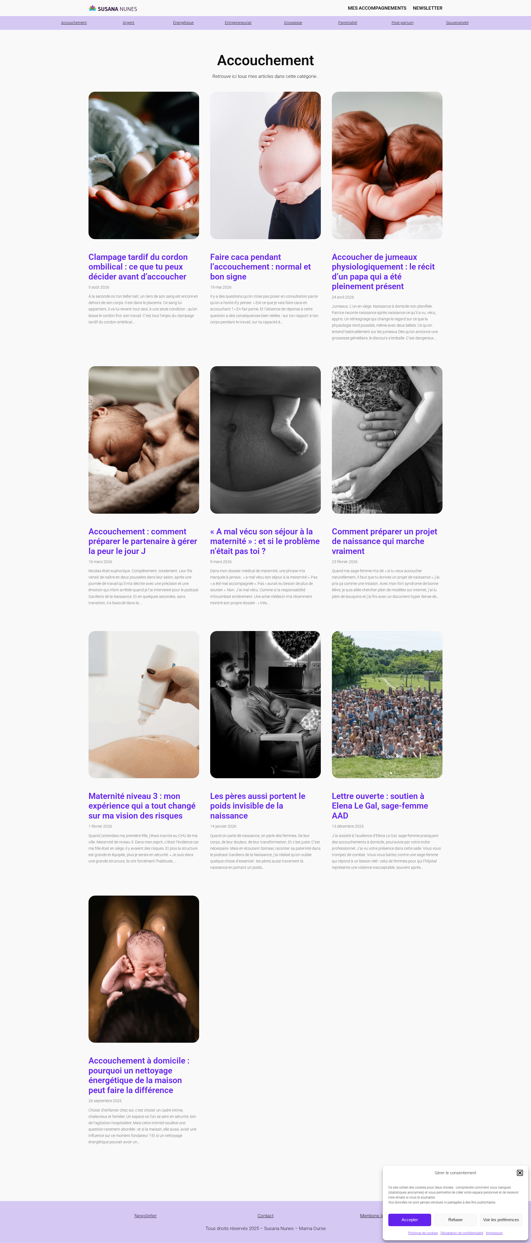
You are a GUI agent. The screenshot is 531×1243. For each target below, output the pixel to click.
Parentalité (347, 22)
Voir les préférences (501, 1219)
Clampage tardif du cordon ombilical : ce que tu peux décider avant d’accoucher (138, 266)
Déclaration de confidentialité (462, 1233)
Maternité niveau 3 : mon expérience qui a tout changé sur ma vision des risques (142, 805)
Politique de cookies (423, 1233)
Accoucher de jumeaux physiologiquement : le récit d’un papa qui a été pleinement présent (383, 271)
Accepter (410, 1219)
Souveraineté (457, 22)
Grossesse (293, 22)
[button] (520, 1173)
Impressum (494, 1233)
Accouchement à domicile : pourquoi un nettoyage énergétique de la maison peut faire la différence (138, 1075)
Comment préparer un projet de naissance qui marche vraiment (384, 541)
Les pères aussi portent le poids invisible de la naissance (257, 805)
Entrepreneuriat (238, 22)
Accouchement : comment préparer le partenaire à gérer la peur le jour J (142, 541)
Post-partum (402, 22)
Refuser (455, 1219)
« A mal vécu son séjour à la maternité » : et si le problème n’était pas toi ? (265, 541)
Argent (128, 22)
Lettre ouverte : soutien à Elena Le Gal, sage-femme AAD (380, 805)
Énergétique (183, 22)
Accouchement (74, 22)
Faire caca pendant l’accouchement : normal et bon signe (260, 266)
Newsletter (145, 1215)
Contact (265, 1215)
